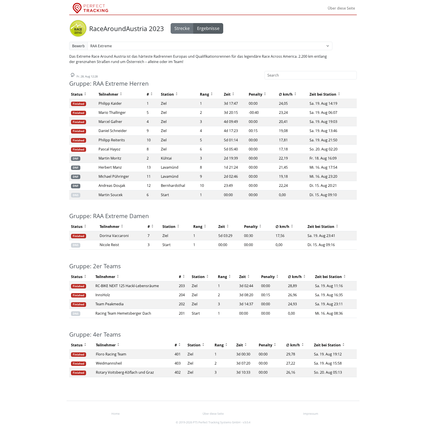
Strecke (182, 28)
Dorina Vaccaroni (114, 235)
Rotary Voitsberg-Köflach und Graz (125, 372)
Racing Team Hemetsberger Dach (123, 313)
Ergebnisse (208, 28)
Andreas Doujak (112, 185)
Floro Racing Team (111, 354)
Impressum (310, 414)
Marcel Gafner (110, 121)
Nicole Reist (109, 244)
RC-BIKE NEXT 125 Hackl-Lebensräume (127, 285)
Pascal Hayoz (109, 149)
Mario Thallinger (112, 112)
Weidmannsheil (109, 363)
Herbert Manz (110, 167)
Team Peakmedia (109, 304)
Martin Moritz (110, 158)
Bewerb (78, 45)
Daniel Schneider (113, 130)
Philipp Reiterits (112, 140)
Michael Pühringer (114, 176)
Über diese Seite (341, 8)
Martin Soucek (110, 194)
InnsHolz (102, 294)
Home (115, 414)
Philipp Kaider (110, 103)
